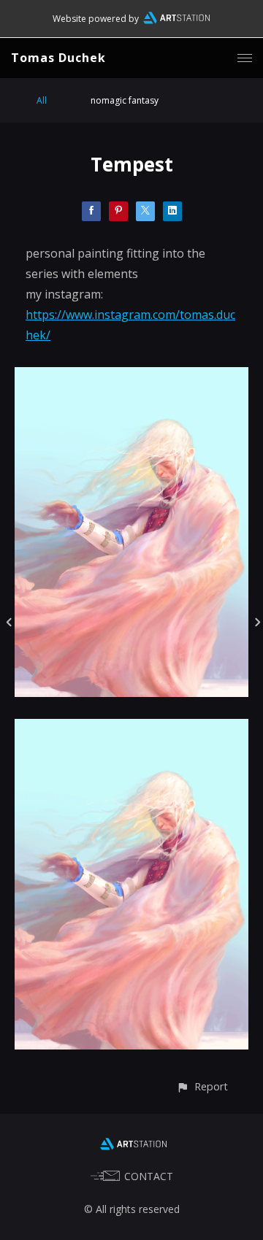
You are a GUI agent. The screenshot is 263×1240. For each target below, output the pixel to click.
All (42, 100)
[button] (202, 1086)
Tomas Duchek (58, 58)
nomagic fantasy (125, 100)
